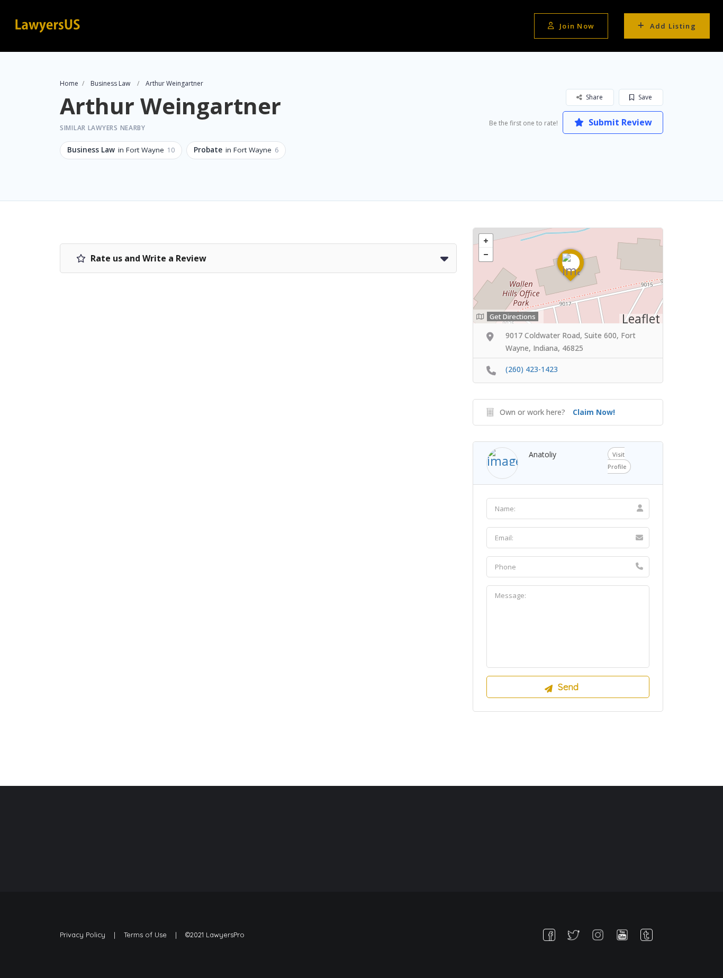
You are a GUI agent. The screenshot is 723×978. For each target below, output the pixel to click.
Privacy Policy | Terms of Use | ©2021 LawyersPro (152, 934)
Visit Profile (617, 460)
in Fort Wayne (121, 150)
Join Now (576, 26)
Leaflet (641, 318)
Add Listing (673, 26)
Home (69, 83)
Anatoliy (542, 454)
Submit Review (619, 122)
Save (644, 97)
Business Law (110, 83)
